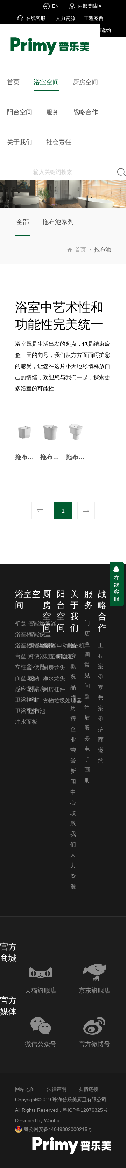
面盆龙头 (26, 678)
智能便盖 (39, 634)
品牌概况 (73, 661)
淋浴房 (36, 689)
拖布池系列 (58, 221)
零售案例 (101, 703)
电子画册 (87, 764)
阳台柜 (65, 656)
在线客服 (116, 588)
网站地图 (25, 1089)
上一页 (40, 510)
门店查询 (87, 638)
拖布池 (36, 711)
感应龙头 (26, 689)
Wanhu (51, 1120)
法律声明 (56, 1089)
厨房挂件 (54, 689)
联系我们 (73, 828)
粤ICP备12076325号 (85, 1110)
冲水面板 (26, 722)
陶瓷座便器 (42, 645)
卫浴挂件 (26, 700)
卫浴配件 (26, 711)
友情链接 (88, 1089)
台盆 (20, 656)
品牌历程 (73, 703)
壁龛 (20, 623)
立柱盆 (23, 667)
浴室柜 (23, 634)
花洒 (34, 678)
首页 (80, 250)
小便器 (36, 667)
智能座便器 (42, 623)
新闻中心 (73, 786)
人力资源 (65, 18)
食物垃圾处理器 (62, 700)
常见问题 (87, 680)
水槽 (48, 646)
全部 (22, 221)
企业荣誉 (73, 745)
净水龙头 (54, 678)
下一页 (86, 510)
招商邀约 (101, 30)
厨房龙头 (54, 668)
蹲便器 (36, 656)
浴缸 (34, 700)
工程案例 (94, 18)
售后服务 (87, 722)
